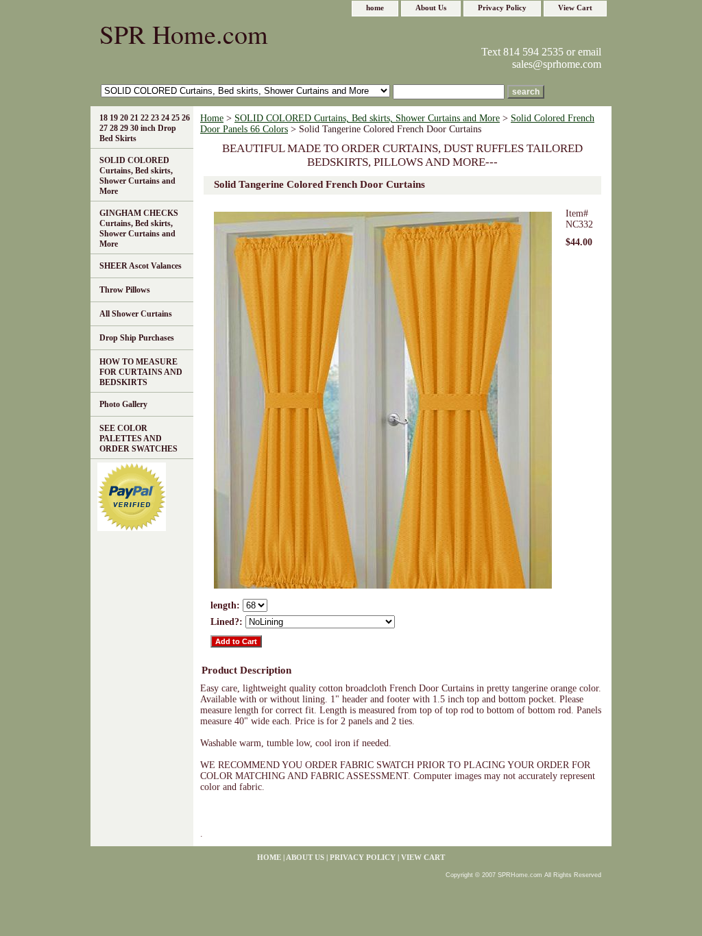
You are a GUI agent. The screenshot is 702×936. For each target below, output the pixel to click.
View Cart (575, 7)
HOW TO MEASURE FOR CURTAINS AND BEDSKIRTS (140, 372)
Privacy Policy (502, 7)
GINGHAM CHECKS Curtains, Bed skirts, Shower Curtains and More (138, 228)
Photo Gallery (123, 404)
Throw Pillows (124, 290)
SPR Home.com (183, 33)
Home (211, 118)
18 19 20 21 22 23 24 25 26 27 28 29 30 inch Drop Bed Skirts (144, 128)
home (375, 7)
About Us (430, 7)
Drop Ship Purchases (136, 338)
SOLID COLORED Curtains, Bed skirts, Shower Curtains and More (367, 118)
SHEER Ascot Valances (140, 266)
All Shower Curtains (135, 314)
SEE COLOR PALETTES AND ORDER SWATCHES (138, 438)
